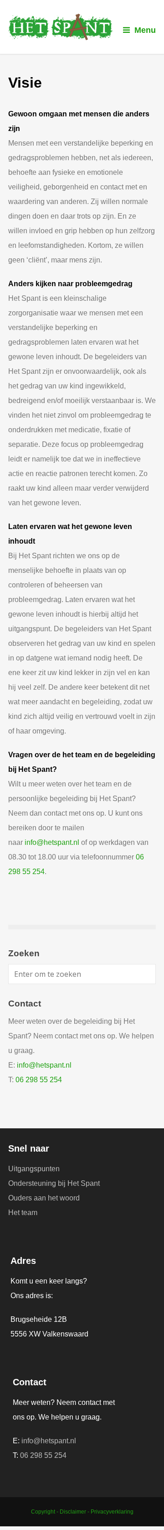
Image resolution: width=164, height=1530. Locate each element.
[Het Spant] (82, 27)
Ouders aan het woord (44, 1198)
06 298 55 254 (38, 1080)
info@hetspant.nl (52, 842)
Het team (22, 1212)
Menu (145, 30)
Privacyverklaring (112, 1512)
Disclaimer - (75, 1512)
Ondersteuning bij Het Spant (54, 1183)
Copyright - (45, 1512)
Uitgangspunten (34, 1169)
